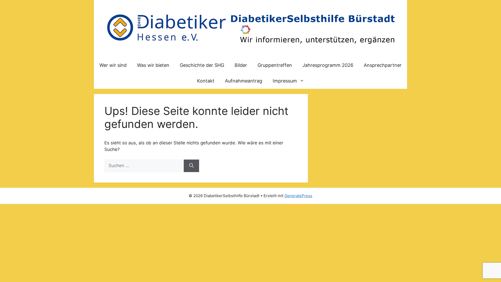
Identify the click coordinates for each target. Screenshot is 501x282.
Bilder (241, 65)
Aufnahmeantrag (243, 81)
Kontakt (205, 81)
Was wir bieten (153, 65)
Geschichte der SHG (202, 65)
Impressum (285, 81)
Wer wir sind (113, 65)
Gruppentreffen (275, 65)
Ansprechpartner (383, 65)
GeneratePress (298, 195)
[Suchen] (191, 166)
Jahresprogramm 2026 (327, 65)
